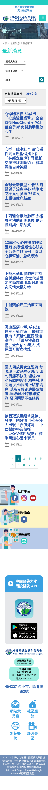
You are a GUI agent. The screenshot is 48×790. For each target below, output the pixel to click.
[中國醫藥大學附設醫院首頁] (23, 18)
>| (35, 465)
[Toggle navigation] (42, 18)
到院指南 (24, 519)
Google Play (24, 627)
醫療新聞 (28, 43)
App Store (24, 635)
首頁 (4, 43)
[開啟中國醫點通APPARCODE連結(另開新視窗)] (24, 608)
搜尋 (41, 79)
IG (24, 498)
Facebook (15, 498)
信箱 (24, 541)
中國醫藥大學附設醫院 (24, 652)
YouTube (33, 498)
